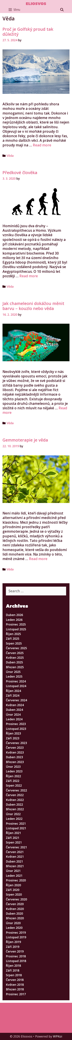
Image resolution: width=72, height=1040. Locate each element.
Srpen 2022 (14, 785)
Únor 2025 (13, 672)
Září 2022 (12, 781)
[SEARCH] (62, 9)
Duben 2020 (14, 913)
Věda (10, 156)
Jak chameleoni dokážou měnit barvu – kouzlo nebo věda (33, 305)
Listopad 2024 (16, 686)
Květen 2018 (15, 985)
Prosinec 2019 (16, 932)
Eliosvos (36, 3)
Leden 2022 (14, 819)
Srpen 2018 (14, 975)
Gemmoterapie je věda (25, 440)
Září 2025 (12, 639)
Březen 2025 (15, 667)
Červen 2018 (15, 980)
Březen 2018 (15, 989)
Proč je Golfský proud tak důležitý (28, 31)
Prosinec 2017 (16, 994)
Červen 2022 (15, 795)
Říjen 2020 (13, 885)
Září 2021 (12, 838)
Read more (42, 145)
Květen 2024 (15, 705)
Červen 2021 (15, 852)
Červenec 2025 (16, 648)
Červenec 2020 (16, 899)
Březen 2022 (15, 809)
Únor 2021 (13, 871)
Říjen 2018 (13, 966)
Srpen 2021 (14, 842)
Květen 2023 (15, 752)
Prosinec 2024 (16, 681)
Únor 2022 (13, 814)
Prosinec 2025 (16, 624)
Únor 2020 (13, 923)
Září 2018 (12, 970)
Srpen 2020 (14, 894)
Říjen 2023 (13, 733)
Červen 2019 (15, 951)
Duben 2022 (14, 804)
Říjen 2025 (13, 634)
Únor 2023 (13, 767)
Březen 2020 (15, 918)
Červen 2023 (15, 748)
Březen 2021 (15, 866)
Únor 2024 (13, 714)
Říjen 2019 (13, 942)
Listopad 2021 (16, 828)
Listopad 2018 (16, 961)
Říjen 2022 (13, 776)
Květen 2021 (15, 857)
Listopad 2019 (16, 937)
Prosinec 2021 (16, 823)
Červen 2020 (15, 904)
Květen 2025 (15, 658)
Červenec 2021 (16, 847)
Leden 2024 (14, 719)
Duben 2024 (14, 710)
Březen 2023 (15, 762)
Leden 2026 (14, 620)
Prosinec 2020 (16, 880)
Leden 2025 (14, 676)
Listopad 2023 (16, 729)
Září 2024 (12, 695)
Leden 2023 (14, 771)
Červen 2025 (15, 653)
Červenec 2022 (16, 790)
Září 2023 (12, 738)
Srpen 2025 (14, 643)
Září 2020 (12, 890)
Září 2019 (12, 947)
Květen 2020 (15, 909)
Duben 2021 (14, 861)
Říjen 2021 (13, 833)
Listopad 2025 (16, 629)
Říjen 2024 (13, 691)
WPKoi (57, 1036)
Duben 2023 (14, 757)
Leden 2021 (14, 876)
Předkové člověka (20, 172)
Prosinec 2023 (16, 724)
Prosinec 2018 (16, 956)
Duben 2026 (14, 615)
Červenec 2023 (16, 743)
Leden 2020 (14, 928)
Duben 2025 (14, 662)
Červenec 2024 (16, 700)
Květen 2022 (15, 800)
